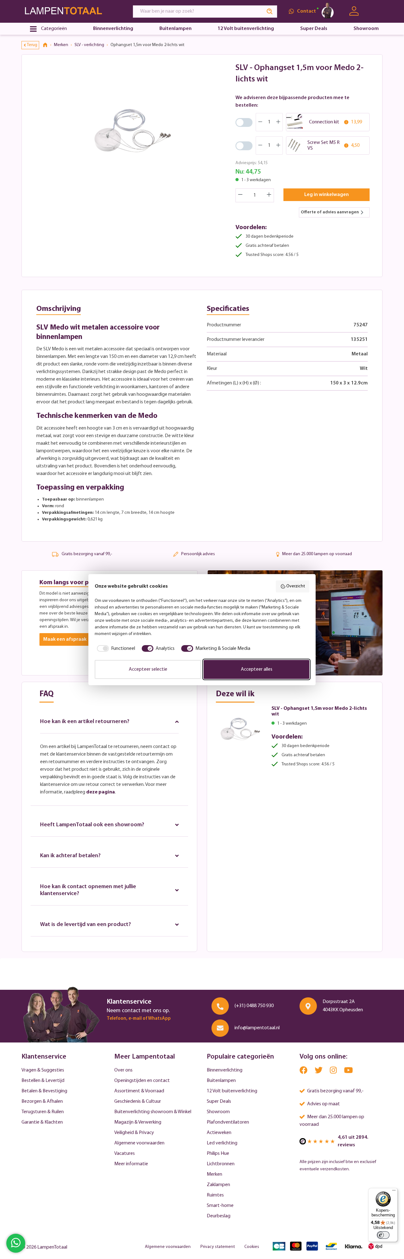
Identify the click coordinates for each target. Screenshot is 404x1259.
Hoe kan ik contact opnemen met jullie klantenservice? (88, 890)
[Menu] (394, 1192)
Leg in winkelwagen (326, 194)
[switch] (383, 1235)
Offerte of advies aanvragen (330, 212)
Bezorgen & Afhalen (42, 1101)
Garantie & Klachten (42, 1122)
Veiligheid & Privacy (134, 1132)
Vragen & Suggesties (42, 1070)
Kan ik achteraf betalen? (70, 856)
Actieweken (219, 1132)
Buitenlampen (221, 1080)
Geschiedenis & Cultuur (137, 1101)
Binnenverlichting (224, 1070)
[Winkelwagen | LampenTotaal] (374, 11)
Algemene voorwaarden (139, 1143)
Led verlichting (222, 1143)
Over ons (123, 1070)
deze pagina (100, 792)
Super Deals (219, 1101)
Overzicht (295, 586)
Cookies (251, 1246)
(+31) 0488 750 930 (254, 1005)
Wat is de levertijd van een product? (85, 925)
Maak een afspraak (64, 639)
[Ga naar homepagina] (71, 11)
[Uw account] (354, 11)
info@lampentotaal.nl (257, 1027)
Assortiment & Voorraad (139, 1091)
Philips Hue (218, 1153)
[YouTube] (348, 1072)
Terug (32, 45)
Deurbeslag (218, 1216)
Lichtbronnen (221, 1164)
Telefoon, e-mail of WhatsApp (139, 1018)
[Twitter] (319, 1072)
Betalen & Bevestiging (44, 1091)
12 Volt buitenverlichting (232, 1091)
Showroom (218, 1111)
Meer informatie (131, 1164)
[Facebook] (304, 1072)
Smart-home (220, 1205)
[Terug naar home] (47, 45)
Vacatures (124, 1153)
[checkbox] (115, 648)
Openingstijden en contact (142, 1080)
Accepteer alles (256, 669)
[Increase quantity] (269, 195)
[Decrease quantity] (240, 195)
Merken (214, 1174)
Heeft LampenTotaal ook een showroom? (92, 825)
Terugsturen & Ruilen (42, 1111)
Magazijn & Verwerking (137, 1122)
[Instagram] (334, 1072)
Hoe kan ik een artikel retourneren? (84, 722)
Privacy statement (217, 1246)
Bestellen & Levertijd (42, 1080)
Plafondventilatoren (228, 1122)
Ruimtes (215, 1195)
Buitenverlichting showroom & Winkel (152, 1111)
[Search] (270, 11)
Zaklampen (218, 1184)
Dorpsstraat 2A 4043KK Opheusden (343, 1006)
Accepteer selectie (148, 669)
